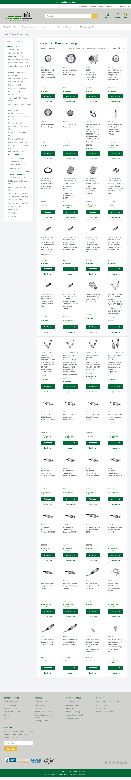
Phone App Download (87, 6)
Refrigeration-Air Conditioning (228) (19, 182)
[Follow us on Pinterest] (117, 762)
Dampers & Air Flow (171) (17, 82)
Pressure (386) (14, 155)
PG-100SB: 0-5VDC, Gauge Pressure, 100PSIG (48, 417)
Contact (127, 6)
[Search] (94, 16)
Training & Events (64, 27)
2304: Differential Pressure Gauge (47, 125)
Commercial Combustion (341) (19, 66)
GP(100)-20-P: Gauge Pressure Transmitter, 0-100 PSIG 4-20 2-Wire (70, 245)
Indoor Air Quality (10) (16, 123)
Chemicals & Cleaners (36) (18, 63)
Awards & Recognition (43, 712)
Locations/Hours (102, 705)
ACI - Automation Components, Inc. (47, 180)
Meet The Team (41, 702)
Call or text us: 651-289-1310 (107, 702)
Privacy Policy (65, 771)
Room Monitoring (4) (17, 178)
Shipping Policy (10, 705)
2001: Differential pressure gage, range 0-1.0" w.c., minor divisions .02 (48, 73)
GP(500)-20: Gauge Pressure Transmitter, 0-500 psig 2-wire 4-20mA (70, 303)
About (121, 6)
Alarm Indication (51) (15, 53)
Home (6, 34)
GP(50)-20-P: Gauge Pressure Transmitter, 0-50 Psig (47, 302)
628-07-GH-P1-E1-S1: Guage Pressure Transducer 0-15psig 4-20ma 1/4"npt (115, 129)
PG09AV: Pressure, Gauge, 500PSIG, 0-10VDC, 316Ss (70, 642)
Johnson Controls (115, 294)
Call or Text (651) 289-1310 (65, 2)
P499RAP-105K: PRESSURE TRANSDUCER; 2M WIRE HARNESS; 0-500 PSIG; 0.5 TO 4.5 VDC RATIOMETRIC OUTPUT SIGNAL (48, 363)
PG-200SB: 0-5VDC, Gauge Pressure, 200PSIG (48, 473)
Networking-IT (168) (15, 139)
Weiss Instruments (93, 294)
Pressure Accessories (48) (19, 171)
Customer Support (11, 702)
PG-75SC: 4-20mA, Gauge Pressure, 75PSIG (70, 585)
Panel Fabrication (47, 27)
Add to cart (48, 96)
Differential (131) (16, 161)
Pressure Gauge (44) (17, 174)
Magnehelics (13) (16, 168)
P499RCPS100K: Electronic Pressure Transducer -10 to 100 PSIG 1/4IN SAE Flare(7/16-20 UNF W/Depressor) (93, 362)
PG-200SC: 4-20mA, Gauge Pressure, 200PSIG (70, 473)
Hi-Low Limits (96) (15, 113)
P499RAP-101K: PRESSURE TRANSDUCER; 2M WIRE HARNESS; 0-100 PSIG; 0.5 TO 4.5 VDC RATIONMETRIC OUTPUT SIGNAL (115, 305)
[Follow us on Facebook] (106, 762)
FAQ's (6, 718)
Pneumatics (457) (14, 152)
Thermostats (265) (15, 200)
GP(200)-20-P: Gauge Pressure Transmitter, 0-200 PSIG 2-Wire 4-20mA (93, 247)
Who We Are (39, 705)
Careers (38, 708)
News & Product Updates (85, 27)
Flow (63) (12, 95)
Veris (88, 580)
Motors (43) (12, 136)
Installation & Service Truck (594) (18, 127)
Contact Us (100, 708)
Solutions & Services (29, 27)
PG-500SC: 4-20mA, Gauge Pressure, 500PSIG (70, 529)
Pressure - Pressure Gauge (19, 34)
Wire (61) (11, 213)
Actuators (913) (14, 50)
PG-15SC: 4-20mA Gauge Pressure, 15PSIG (115, 417)
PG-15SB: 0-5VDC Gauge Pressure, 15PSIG (92, 417)
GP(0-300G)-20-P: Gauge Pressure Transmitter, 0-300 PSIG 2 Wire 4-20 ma (115, 188)
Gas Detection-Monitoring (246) (17, 99)
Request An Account (12, 712)
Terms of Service (79, 771)
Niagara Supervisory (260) (18, 142)
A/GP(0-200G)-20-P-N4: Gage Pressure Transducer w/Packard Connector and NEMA (70, 191)
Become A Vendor (72, 718)
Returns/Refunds (10, 708)
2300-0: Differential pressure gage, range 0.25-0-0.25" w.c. (91, 74)
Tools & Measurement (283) (18, 203)
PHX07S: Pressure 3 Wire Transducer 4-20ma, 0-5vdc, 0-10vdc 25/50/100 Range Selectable (93, 645)
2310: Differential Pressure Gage (69, 125)
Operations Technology (75, 705)
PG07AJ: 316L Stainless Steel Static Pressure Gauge (114, 587)
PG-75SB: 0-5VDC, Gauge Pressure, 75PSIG (48, 585)
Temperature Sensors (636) (18, 197)
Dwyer (43, 67)
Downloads (101, 6)
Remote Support (51, 771)
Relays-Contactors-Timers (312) (18, 188)
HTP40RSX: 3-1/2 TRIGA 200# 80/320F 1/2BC (92, 299)
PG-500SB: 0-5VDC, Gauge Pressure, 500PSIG (48, 529)
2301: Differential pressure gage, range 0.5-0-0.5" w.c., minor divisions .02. (114, 74)
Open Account (111, 6)
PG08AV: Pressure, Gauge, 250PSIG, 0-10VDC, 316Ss (48, 642)
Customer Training (73, 712)
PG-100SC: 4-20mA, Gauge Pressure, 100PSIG (70, 417)
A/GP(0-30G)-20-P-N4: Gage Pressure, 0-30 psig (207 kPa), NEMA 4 (92, 188)
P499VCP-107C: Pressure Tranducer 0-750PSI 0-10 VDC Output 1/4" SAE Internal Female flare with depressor (114, 363)
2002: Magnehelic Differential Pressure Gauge (70, 72)
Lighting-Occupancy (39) (17, 132)
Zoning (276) (13, 216)
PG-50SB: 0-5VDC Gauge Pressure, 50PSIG (93, 529)
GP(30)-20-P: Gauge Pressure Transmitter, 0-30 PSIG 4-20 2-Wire (115, 245)
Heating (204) (13, 110)
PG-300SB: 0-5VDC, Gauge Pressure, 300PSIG (93, 473)
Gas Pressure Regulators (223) (19, 104)
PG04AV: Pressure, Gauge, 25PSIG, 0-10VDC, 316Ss (93, 585)
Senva (43, 412)
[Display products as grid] (119, 48)
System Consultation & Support (43, 716)
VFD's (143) (12, 210)
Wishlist (7, 715)
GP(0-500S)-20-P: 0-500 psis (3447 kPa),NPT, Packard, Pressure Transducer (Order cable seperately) (48, 248)
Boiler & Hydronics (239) (17, 59)
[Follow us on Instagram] (113, 762)
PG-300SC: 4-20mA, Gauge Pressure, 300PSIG (115, 473)
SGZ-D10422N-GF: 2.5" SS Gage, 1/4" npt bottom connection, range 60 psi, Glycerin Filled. (115, 645)
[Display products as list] (123, 48)
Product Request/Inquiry (75, 715)
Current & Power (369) (16, 78)
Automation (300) (14, 56)
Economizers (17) (14, 85)
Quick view (48, 102)
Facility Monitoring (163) (17, 88)
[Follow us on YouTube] (121, 762)
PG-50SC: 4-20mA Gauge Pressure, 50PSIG (115, 529)
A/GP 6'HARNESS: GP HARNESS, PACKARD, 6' (47, 186)
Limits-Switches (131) (17, 165)
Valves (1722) (13, 206)
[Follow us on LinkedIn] (125, 762)
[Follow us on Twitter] (109, 762)
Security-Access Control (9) (18, 193)
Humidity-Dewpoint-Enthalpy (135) (18, 118)
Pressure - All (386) (17, 158)
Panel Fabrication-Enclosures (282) (19, 147)
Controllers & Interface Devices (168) (16, 73)
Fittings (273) (13, 91)
